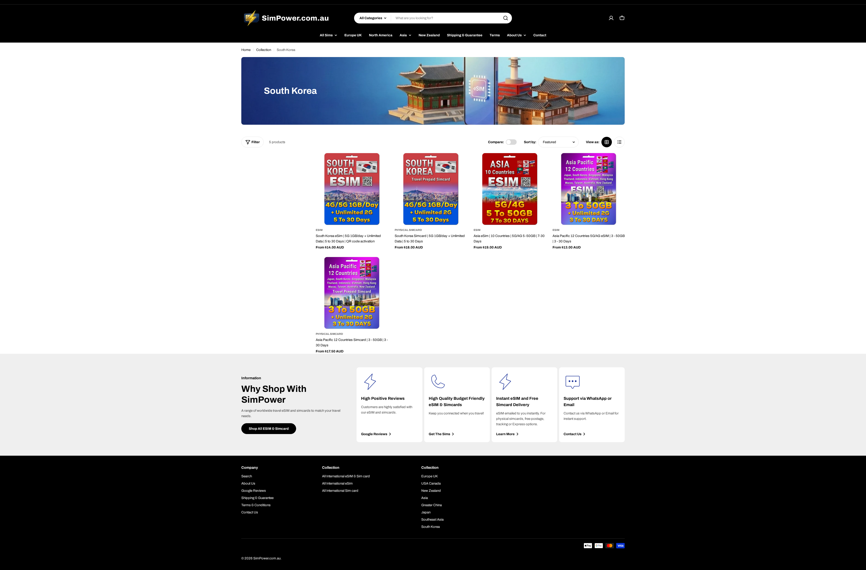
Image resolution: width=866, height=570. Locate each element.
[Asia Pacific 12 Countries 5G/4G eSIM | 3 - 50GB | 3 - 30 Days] (589, 189)
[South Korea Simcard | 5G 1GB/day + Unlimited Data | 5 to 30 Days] (431, 189)
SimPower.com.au (267, 558)
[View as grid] (606, 142)
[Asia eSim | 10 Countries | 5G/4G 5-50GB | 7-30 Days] (510, 189)
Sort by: (530, 142)
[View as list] (619, 142)
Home (246, 50)
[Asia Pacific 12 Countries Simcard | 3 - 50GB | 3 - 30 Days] (352, 293)
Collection (263, 50)
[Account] (611, 18)
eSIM (319, 230)
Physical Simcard (408, 230)
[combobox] (433, 18)
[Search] (505, 18)
